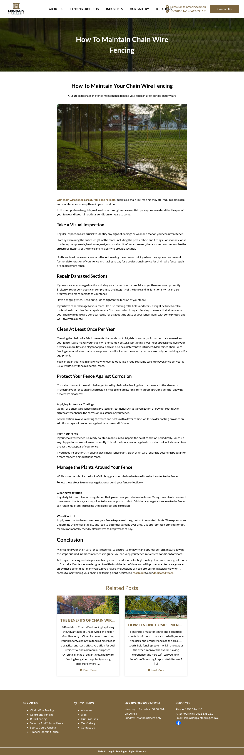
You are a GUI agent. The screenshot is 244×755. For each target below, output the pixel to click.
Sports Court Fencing (43, 727)
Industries (114, 9)
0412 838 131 (198, 11)
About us (86, 710)
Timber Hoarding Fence (44, 731)
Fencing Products (84, 9)
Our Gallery (139, 9)
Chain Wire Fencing (42, 710)
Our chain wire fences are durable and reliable (86, 199)
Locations (164, 9)
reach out (139, 572)
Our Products (89, 718)
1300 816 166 (193, 709)
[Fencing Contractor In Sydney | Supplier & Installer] (16, 9)
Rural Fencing (38, 718)
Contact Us (224, 9)
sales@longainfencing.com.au (201, 717)
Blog (83, 714)
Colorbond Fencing (41, 714)
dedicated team (163, 572)
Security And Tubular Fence (46, 723)
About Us (56, 9)
